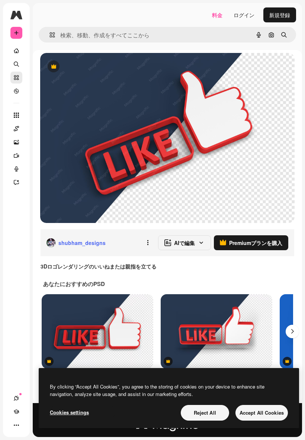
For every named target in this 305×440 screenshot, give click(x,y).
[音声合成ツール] (16, 169)
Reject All (205, 412)
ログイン (244, 15)
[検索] (16, 64)
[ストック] (16, 78)
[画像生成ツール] (16, 142)
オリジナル (91, 67)
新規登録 (279, 15)
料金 (217, 15)
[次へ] (292, 331)
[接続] (16, 398)
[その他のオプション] (147, 242)
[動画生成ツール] (16, 155)
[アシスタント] (16, 182)
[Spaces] (16, 129)
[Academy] (16, 412)
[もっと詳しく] (16, 91)
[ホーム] (16, 51)
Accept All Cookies (262, 412)
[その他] (16, 425)
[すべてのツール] (16, 115)
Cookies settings (69, 412)
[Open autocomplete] (49, 35)
